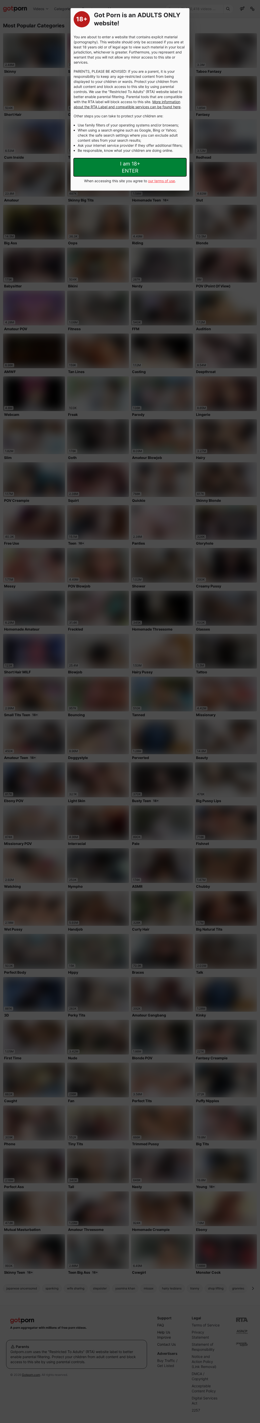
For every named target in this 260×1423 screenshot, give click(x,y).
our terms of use (161, 181)
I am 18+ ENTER (130, 167)
